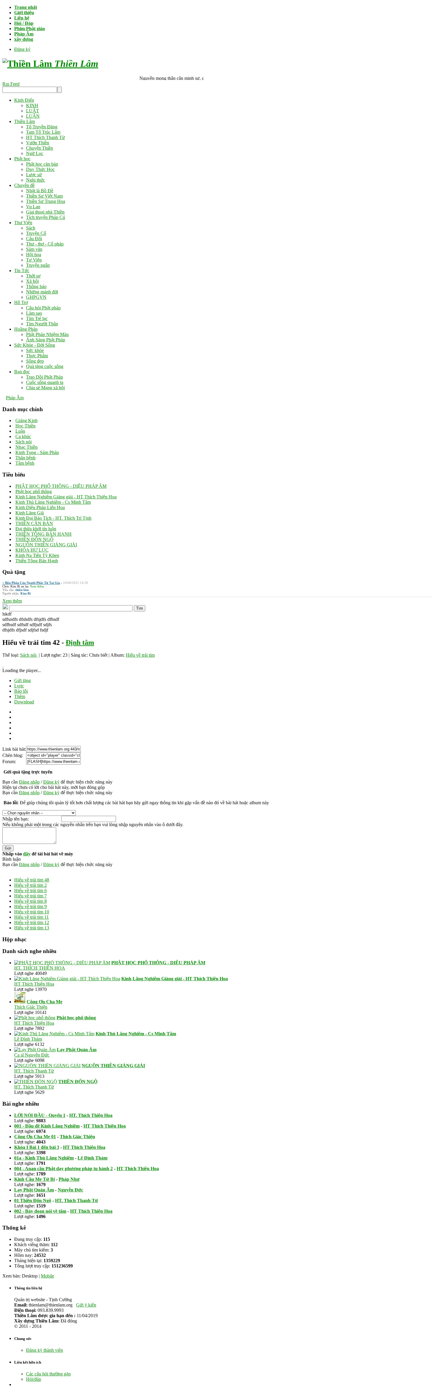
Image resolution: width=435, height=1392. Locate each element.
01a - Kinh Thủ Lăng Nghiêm (44, 1157)
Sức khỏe (35, 350)
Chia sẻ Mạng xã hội (45, 387)
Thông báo (36, 286)
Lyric (19, 685)
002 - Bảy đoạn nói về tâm (40, 1211)
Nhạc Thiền (26, 447)
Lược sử (34, 174)
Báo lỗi (21, 691)
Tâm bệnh (24, 463)
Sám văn (34, 249)
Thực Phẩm (37, 355)
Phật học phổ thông (33, 491)
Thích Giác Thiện (30, 1007)
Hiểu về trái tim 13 (31, 927)
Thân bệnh (25, 457)
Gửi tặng (22, 680)
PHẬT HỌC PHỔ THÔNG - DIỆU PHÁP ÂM (61, 486)
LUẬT (32, 110)
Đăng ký (22, 49)
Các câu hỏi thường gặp (48, 1373)
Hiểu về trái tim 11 (31, 917)
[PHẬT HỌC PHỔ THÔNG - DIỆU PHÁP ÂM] (62, 962)
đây (26, 853)
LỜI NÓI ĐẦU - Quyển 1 (39, 1115)
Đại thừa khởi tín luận (35, 528)
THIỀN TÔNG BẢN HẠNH (43, 534)
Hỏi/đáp (33, 1379)
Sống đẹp (35, 361)
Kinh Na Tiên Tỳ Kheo (37, 555)
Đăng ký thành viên (44, 1350)
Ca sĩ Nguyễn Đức (31, 1054)
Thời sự (33, 275)
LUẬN (33, 116)
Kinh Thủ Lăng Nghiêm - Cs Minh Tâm (53, 502)
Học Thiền (25, 425)
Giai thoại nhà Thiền (45, 211)
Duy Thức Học (40, 169)
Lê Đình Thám (28, 1038)
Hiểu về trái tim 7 (30, 895)
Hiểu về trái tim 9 (30, 906)
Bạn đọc (22, 371)
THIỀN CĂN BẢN (34, 523)
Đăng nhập (29, 781)
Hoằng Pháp (26, 329)
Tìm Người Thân (42, 323)
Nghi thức (35, 180)
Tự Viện (34, 259)
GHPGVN (36, 297)
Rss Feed (11, 83)
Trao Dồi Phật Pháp (44, 377)
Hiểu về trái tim (140, 655)
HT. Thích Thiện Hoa (90, 1115)
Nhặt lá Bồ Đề (39, 190)
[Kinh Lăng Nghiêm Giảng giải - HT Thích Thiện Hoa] (67, 978)
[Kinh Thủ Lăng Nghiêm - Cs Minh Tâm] (54, 1033)
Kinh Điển (24, 100)
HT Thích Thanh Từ (45, 137)
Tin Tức (21, 270)
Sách (30, 227)
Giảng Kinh (26, 420)
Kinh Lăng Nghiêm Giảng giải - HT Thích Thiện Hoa (66, 496)
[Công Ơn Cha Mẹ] (19, 1001)
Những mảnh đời (42, 291)
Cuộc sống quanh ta (44, 382)
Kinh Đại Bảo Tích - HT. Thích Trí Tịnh (53, 518)
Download (24, 701)
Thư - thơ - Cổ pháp (45, 243)
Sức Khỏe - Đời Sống (34, 345)
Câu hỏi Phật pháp (43, 307)
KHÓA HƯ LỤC (32, 550)
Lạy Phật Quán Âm (34, 1189)
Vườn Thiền (37, 142)
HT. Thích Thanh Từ (34, 1070)
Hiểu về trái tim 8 (30, 901)
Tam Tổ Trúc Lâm (43, 132)
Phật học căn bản (42, 164)
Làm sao (34, 313)
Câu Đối (34, 238)
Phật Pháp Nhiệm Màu (47, 334)
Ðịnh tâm (80, 642)
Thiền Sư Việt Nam (44, 195)
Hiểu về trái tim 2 (30, 885)
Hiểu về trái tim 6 (30, 890)
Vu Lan (33, 206)
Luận (20, 431)
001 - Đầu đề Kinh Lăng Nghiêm (47, 1125)
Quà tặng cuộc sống (44, 366)
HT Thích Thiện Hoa (34, 983)
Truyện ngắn (38, 265)
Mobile (47, 1275)
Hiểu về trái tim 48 (31, 879)
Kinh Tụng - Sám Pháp (37, 452)
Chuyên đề (24, 185)
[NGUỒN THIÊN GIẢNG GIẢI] (47, 1065)
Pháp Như (69, 1179)
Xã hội (32, 281)
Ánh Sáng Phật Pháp (45, 339)
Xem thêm (37, 586)
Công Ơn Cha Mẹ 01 (35, 1136)
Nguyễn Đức (70, 1189)
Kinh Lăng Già (29, 512)
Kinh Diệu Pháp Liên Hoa (40, 507)
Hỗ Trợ (21, 302)
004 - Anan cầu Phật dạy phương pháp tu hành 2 (63, 1168)
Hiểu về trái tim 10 (31, 911)
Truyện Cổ (36, 233)
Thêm (19, 696)
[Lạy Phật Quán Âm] (35, 1049)
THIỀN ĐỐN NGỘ (34, 539)
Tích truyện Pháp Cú (45, 217)
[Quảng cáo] (3, 665)
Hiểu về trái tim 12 (31, 922)
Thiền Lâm (24, 121)
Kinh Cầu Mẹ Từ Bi (34, 1179)
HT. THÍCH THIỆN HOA (39, 967)
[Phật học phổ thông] (34, 1017)
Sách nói (23, 441)
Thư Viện (23, 222)
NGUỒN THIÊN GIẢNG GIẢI (46, 544)
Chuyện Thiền (39, 148)
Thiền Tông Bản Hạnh (36, 560)
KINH (32, 105)
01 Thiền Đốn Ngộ (32, 1200)
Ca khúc (23, 436)
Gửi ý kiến (86, 1304)
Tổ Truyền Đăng (41, 126)
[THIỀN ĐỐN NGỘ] (35, 1081)
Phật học (22, 158)
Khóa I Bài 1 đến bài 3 (36, 1147)
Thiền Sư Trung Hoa (45, 201)
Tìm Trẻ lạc (37, 318)
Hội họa (33, 254)
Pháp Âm (15, 397)
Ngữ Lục (34, 153)
